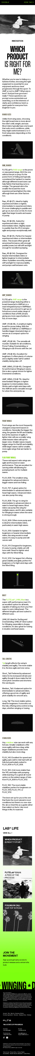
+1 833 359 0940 (7, 1034)
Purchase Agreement (8, 1015)
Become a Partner (19, 1013)
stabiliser (10, 742)
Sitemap (29, 1015)
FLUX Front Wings (8, 457)
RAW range (17, 169)
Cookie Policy (27, 1053)
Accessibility (6, 1053)
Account (5, 1013)
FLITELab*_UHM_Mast (15, 599)
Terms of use (6, 1052)
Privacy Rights (21, 1052)
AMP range (17, 299)
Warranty (16, 1015)
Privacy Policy (13, 1052)
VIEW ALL (7, 833)
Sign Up (12, 1013)
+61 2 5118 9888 (6, 1030)
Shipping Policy (22, 1015)
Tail (3, 663)
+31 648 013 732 (22, 1030)
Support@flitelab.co (23, 1034)
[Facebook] (4, 1038)
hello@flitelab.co (22, 1033)
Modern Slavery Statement (16, 1053)
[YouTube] (7, 1038)
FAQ (9, 1013)
